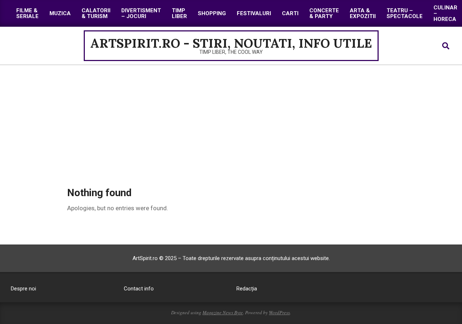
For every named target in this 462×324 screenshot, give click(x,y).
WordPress (279, 312)
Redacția (246, 288)
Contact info (139, 288)
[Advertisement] (231, 119)
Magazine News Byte (222, 312)
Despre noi (23, 288)
